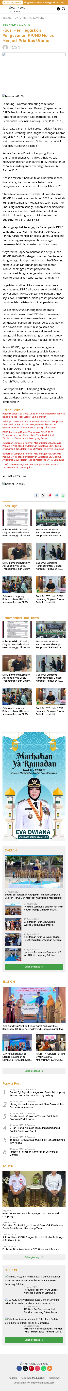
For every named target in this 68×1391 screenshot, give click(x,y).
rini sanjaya (14, 46)
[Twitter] (25, 1368)
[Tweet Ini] (43, 495)
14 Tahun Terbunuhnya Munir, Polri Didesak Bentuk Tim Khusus (37, 1141)
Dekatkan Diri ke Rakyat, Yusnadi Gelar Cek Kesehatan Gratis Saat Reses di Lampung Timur (32, 1227)
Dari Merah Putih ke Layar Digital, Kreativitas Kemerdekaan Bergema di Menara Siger (43, 939)
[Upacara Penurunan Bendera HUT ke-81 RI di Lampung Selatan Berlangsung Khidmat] (13, 954)
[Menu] (4, 9)
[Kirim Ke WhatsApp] (63, 495)
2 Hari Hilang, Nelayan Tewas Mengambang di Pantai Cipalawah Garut (35, 1129)
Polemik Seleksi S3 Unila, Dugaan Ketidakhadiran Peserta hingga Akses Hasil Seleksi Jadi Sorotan (33, 415)
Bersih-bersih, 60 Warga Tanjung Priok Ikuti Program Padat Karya (34, 1118)
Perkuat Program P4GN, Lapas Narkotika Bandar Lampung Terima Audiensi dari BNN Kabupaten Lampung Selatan (41, 1291)
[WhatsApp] (43, 1368)
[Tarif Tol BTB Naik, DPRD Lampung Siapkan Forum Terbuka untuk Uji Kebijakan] (51, 584)
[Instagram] (37, 1368)
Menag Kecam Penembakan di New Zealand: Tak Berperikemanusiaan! (37, 1106)
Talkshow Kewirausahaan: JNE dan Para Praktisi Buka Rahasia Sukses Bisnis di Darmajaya (43, 1330)
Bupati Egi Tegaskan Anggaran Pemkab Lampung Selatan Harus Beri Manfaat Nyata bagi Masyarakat (33, 896)
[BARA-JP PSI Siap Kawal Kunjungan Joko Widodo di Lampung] (34, 1189)
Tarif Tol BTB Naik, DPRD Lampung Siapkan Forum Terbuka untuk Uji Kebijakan (30, 466)
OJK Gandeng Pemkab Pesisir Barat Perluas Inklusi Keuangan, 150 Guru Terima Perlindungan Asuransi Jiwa (33, 1028)
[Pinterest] (31, 1368)
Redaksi (13, 1377)
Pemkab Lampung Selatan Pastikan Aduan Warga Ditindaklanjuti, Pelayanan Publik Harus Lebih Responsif (43, 908)
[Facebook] (19, 1368)
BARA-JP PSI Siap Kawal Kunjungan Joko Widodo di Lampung (30, 1215)
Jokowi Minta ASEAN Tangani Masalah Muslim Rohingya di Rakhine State (33, 1239)
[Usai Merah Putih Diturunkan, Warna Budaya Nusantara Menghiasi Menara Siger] (13, 924)
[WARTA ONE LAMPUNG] (17, 9)
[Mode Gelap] (58, 9)
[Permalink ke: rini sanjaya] (5, 47)
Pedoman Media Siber (33, 1377)
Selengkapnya (33, 966)
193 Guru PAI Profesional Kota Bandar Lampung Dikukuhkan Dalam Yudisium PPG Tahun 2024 (42, 1311)
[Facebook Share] (36, 495)
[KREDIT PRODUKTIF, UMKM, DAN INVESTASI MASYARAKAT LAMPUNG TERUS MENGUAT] (51, 1042)
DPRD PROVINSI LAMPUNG (16, 24)
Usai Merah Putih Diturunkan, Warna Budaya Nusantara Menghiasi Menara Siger (39, 923)
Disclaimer (54, 1377)
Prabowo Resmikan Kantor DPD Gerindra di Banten (34, 1153)
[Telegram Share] (56, 495)
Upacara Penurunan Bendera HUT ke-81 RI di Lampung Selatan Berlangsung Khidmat (42, 954)
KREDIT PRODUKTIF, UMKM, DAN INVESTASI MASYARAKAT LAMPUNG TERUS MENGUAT (50, 1057)
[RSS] (49, 1368)
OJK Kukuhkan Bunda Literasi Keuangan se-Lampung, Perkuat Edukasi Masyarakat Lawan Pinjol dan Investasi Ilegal (17, 1057)
